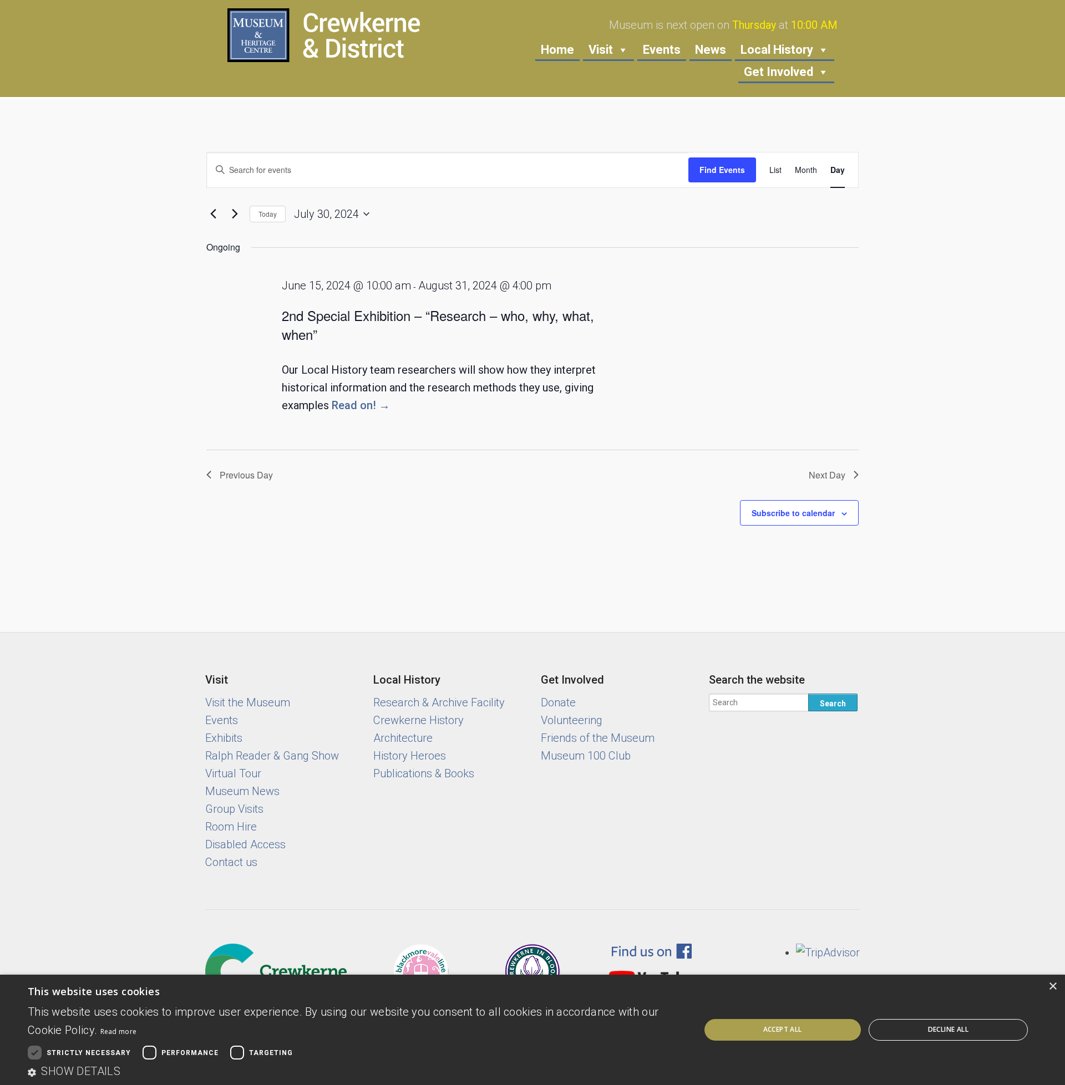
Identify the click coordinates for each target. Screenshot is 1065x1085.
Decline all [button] (948, 1029)
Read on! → (361, 405)
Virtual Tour (233, 773)
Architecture (403, 738)
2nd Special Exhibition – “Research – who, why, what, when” (438, 324)
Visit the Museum (247, 702)
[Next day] (234, 214)
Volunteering (571, 720)
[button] (354, 1071)
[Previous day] (213, 214)
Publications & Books (423, 773)
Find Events (722, 169)
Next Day (827, 474)
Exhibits (223, 738)
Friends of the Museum (598, 738)
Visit (601, 50)
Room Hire (231, 826)
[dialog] (532, 1030)
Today (267, 213)
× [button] (1052, 986)
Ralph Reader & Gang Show (272, 755)
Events (662, 50)
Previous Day (246, 474)
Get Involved (778, 72)
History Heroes (409, 755)
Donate (558, 702)
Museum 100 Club (586, 755)
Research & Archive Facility (439, 702)
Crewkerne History (418, 720)
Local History (777, 50)
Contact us (231, 862)
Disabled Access (245, 844)
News (710, 50)
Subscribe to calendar (793, 512)
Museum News (242, 791)
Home (557, 50)
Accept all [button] (782, 1029)
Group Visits (234, 809)
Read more (118, 1031)
